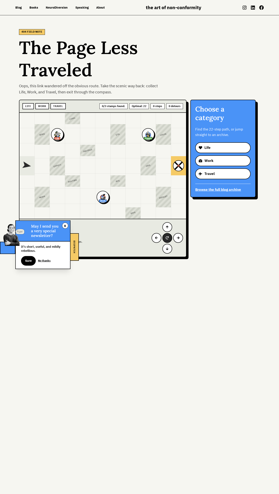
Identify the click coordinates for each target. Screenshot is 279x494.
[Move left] (156, 238)
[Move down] (167, 249)
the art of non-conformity (173, 7)
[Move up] (167, 227)
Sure (28, 261)
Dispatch (74, 247)
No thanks (44, 260)
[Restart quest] (167, 238)
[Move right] (178, 238)
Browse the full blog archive (218, 189)
